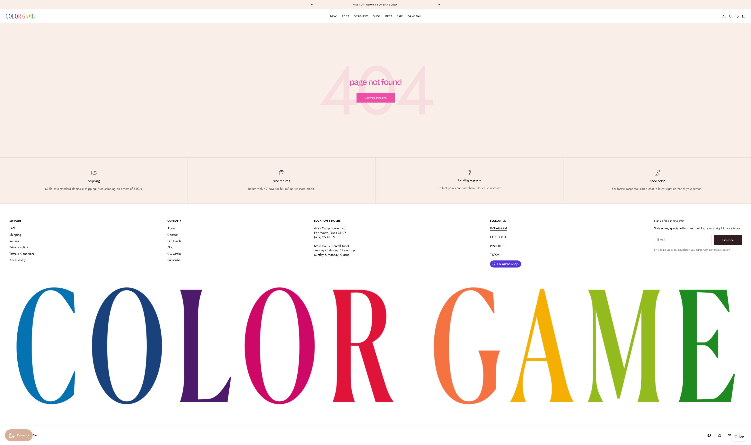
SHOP (376, 16)
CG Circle (174, 253)
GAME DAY (414, 16)
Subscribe (173, 260)
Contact (172, 234)
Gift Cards (174, 241)
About (171, 228)
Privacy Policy (18, 247)
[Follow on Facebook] (709, 435)
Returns (14, 241)
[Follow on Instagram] (719, 435)
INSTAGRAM (498, 228)
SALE (400, 16)
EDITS (345, 16)
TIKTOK (494, 254)
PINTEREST (497, 246)
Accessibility (17, 260)
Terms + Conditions (21, 253)
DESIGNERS (361, 16)
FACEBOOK (498, 237)
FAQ (12, 228)
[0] (737, 16)
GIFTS (388, 16)
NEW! (333, 16)
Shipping (15, 234)
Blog (170, 247)
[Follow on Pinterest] (729, 435)
